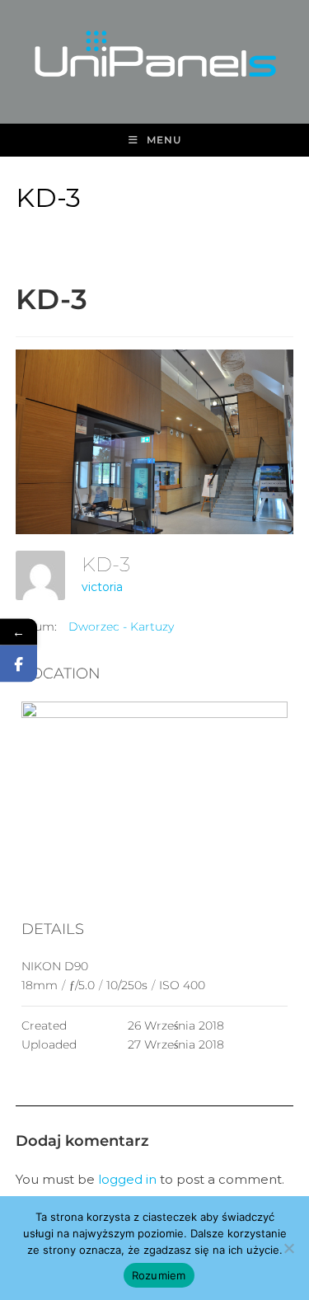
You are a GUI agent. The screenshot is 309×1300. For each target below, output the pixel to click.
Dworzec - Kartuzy (121, 626)
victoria (102, 587)
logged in (127, 1179)
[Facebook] (18, 663)
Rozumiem (159, 1275)
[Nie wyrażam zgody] (288, 1248)
